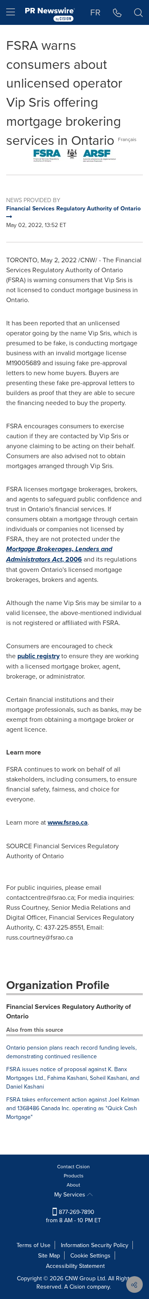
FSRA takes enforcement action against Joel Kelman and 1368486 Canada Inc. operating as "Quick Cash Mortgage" (72, 1108)
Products (74, 1175)
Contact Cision (73, 1166)
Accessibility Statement (75, 1266)
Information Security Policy (94, 1245)
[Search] (138, 12)
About (73, 1184)
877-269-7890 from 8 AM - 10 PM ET (73, 1216)
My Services (70, 1194)
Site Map (49, 1255)
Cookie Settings (90, 1255)
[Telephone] (117, 12)
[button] (74, 155)
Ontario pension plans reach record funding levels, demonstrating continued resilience (71, 1051)
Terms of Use (33, 1245)
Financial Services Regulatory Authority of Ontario (68, 1011)
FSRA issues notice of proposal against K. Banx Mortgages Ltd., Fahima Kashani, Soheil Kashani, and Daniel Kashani (72, 1078)
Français (127, 139)
